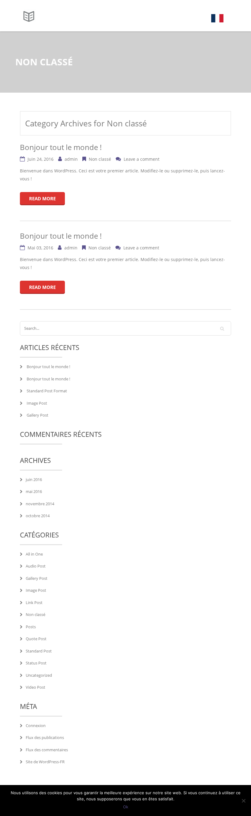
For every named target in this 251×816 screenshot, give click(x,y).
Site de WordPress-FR (45, 761)
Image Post (37, 403)
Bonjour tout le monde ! (61, 147)
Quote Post (36, 638)
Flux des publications (45, 737)
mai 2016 (34, 491)
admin (71, 159)
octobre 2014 (38, 515)
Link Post (34, 602)
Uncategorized (39, 675)
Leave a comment (140, 159)
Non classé (100, 159)
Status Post (36, 663)
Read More (42, 198)
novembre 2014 (40, 503)
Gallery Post (37, 415)
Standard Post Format (47, 391)
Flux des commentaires (47, 749)
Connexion (36, 725)
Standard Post (39, 651)
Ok (125, 806)
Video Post (35, 687)
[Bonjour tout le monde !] (28, 15)
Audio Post (36, 566)
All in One (34, 554)
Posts (31, 626)
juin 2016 (34, 479)
